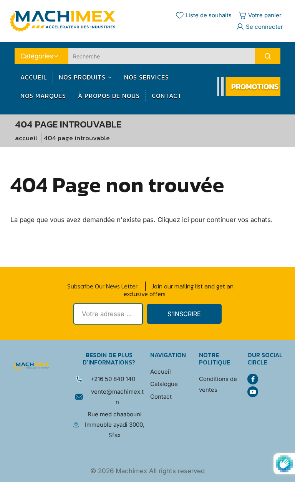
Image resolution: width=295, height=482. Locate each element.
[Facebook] (252, 379)
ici (185, 220)
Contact (161, 396)
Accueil (26, 138)
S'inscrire (184, 314)
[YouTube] (252, 391)
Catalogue (164, 384)
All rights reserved (177, 471)
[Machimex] (65, 21)
